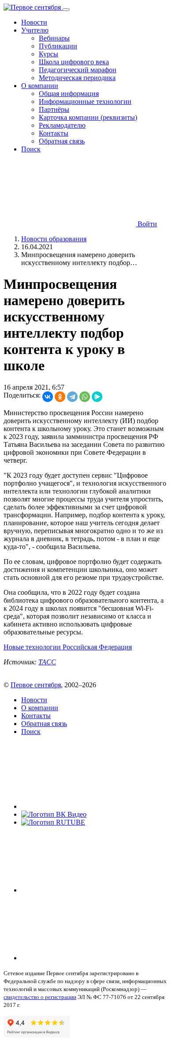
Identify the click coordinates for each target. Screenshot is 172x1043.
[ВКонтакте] (47, 396)
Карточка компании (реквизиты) (88, 117)
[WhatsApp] (84, 396)
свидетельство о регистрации (40, 997)
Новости (34, 22)
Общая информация (69, 93)
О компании (39, 707)
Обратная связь (62, 141)
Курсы (48, 54)
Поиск (31, 149)
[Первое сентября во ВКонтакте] (87, 806)
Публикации (58, 46)
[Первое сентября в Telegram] (87, 890)
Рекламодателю (62, 125)
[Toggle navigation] (66, 9)
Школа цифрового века (74, 62)
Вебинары (54, 38)
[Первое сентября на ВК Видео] (53, 814)
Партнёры (54, 109)
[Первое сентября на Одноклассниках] (87, 958)
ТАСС (47, 662)
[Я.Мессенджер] (97, 396)
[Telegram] (72, 396)
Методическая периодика (77, 77)
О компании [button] (39, 85)
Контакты (53, 133)
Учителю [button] (35, 30)
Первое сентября (36, 685)
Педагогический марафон (77, 70)
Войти (146, 224)
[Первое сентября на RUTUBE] (53, 822)
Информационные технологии (85, 101)
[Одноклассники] (60, 396)
